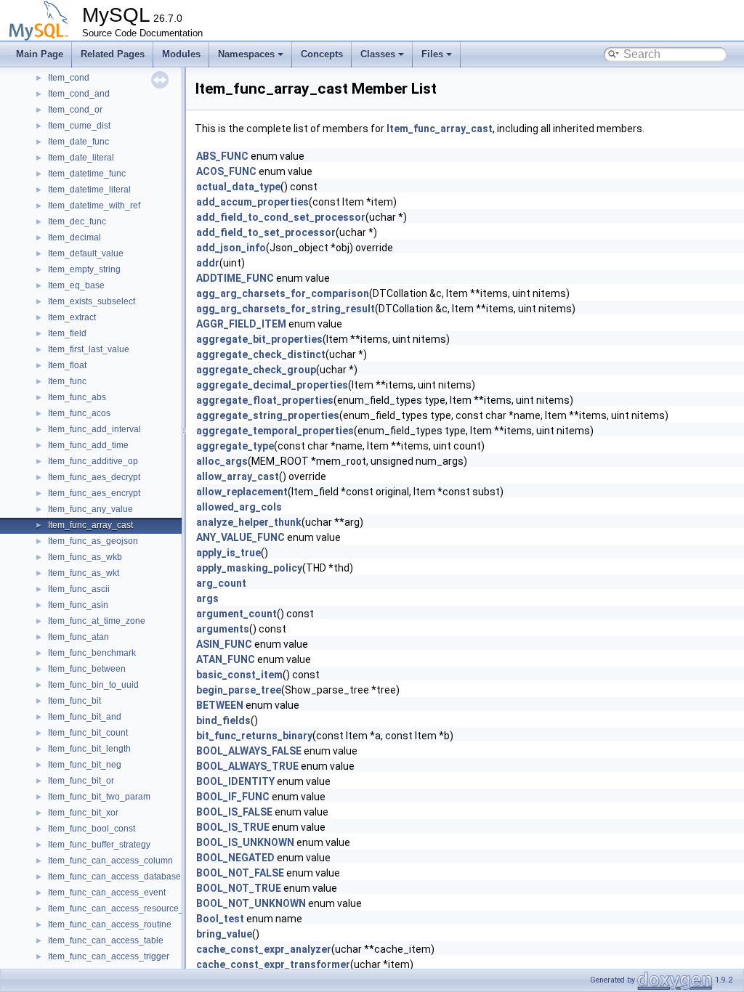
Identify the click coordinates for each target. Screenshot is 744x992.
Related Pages (113, 54)
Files (432, 54)
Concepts (322, 54)
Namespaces (246, 54)
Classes (377, 54)
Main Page (39, 54)
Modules (181, 54)
